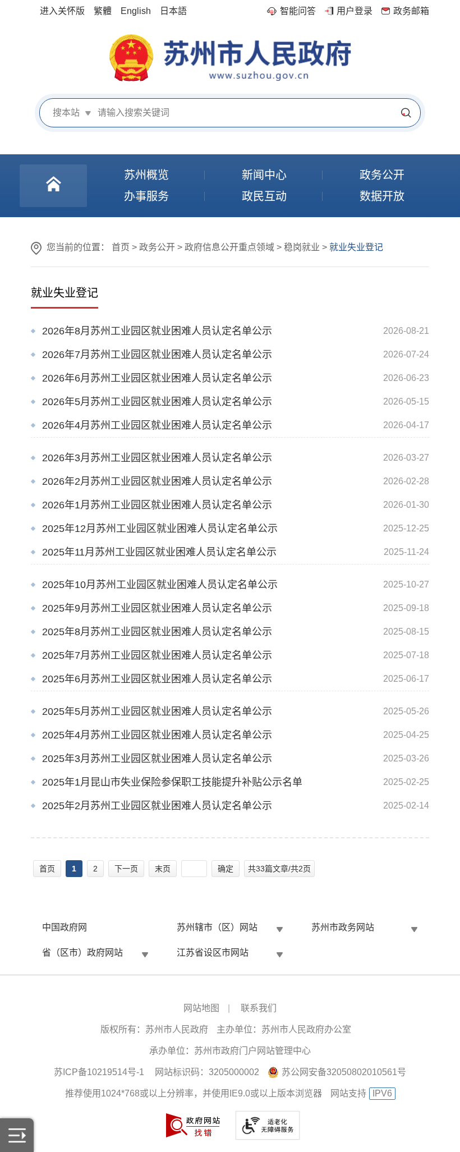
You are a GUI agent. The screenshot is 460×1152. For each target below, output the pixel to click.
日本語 (173, 11)
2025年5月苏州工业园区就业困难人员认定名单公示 (157, 711)
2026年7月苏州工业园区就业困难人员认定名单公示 (157, 354)
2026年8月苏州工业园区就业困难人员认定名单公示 (157, 331)
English (136, 11)
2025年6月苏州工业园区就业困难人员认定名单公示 (157, 679)
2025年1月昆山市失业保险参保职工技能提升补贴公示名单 (172, 782)
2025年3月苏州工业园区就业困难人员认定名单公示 (157, 758)
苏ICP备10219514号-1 (99, 1072)
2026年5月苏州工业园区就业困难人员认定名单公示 (157, 401)
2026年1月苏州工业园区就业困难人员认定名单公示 (157, 505)
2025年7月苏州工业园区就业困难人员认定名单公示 (157, 655)
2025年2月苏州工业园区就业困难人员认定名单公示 (157, 805)
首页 (121, 247)
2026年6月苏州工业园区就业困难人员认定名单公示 (157, 378)
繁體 (103, 11)
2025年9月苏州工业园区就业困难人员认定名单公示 (157, 608)
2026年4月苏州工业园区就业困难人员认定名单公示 (157, 425)
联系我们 (259, 1008)
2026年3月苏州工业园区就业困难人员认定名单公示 (157, 457)
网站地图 (201, 1008)
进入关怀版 (62, 11)
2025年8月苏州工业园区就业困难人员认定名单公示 (157, 631)
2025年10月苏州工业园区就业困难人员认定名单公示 (160, 584)
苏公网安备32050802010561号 (344, 1072)
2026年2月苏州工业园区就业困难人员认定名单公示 (157, 481)
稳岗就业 (302, 247)
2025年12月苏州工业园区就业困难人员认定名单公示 (160, 528)
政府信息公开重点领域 (229, 247)
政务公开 (157, 247)
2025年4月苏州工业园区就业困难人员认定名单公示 (157, 735)
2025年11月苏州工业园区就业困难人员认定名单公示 (159, 552)
